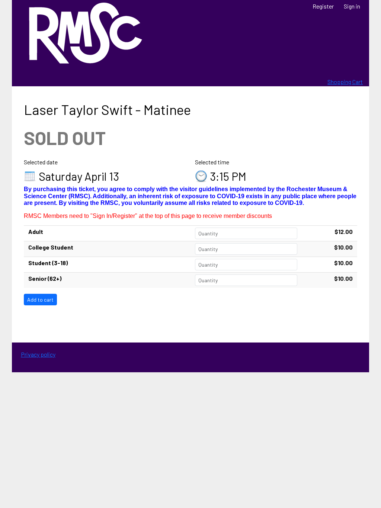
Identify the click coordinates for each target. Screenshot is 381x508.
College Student (50, 247)
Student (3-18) (48, 262)
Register (323, 6)
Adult (35, 231)
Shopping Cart (345, 81)
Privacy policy (38, 354)
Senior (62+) (44, 278)
